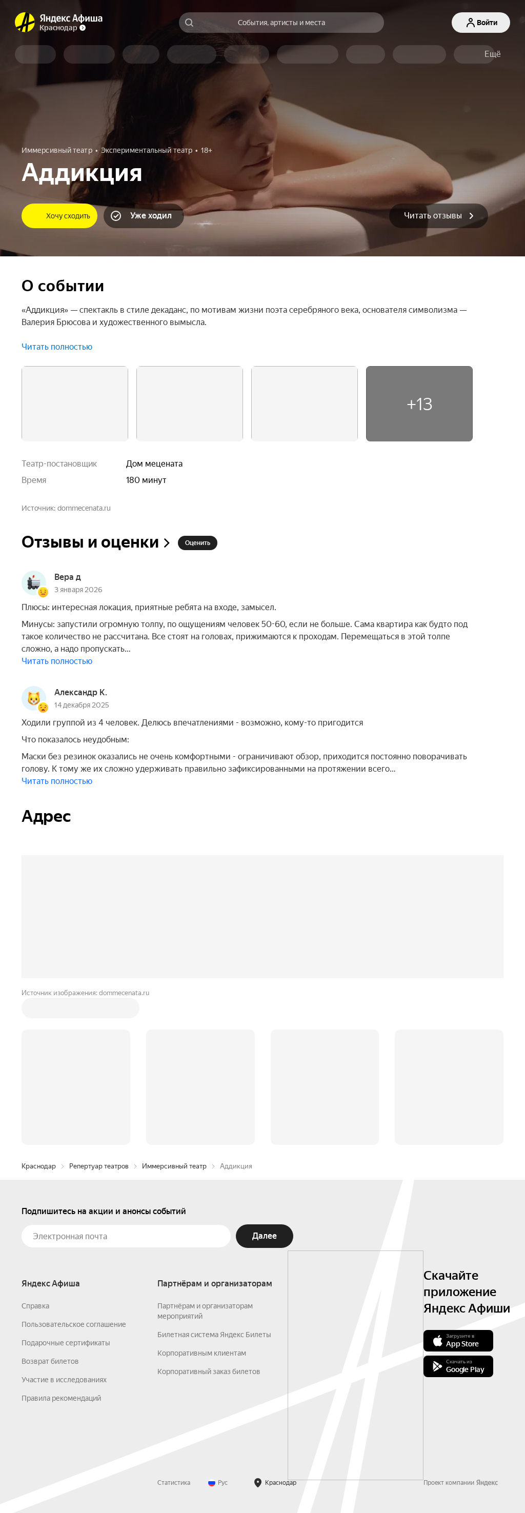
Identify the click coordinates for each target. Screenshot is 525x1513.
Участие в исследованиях (64, 1380)
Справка (35, 1306)
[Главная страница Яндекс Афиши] (25, 22)
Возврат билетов (50, 1361)
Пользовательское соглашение (74, 1324)
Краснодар (39, 1166)
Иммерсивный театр (174, 1166)
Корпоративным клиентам (201, 1353)
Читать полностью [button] (57, 347)
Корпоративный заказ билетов (208, 1371)
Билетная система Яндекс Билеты (214, 1334)
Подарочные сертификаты (66, 1343)
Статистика (173, 1482)
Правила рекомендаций (61, 1398)
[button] (492, 54)
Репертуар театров (99, 1166)
